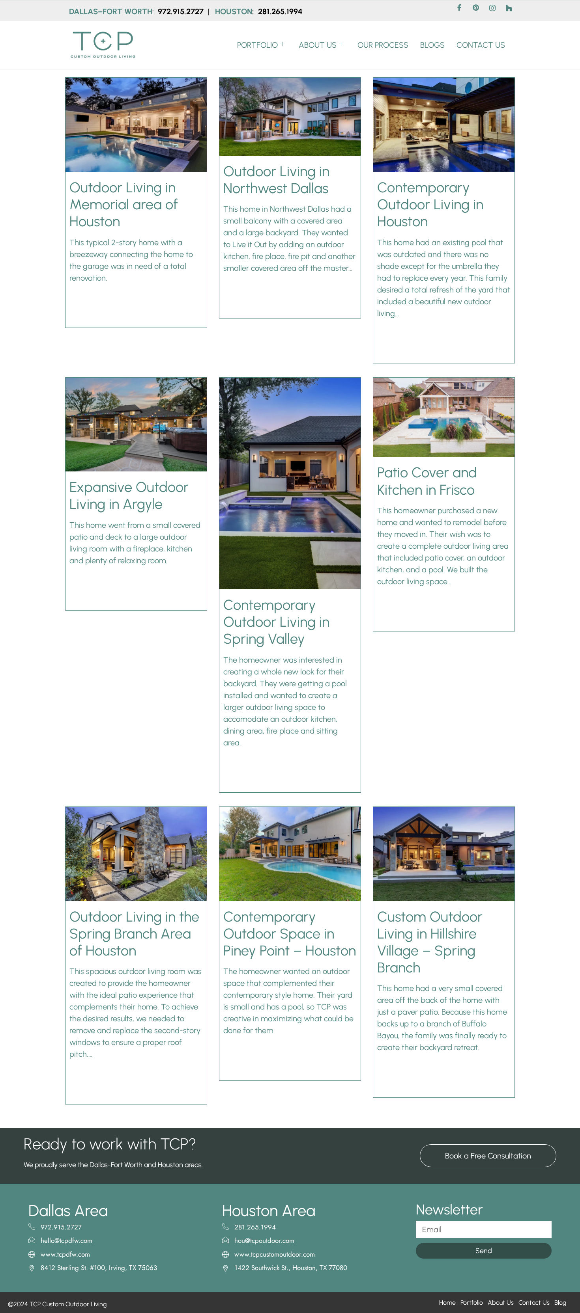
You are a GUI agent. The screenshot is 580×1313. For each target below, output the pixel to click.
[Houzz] (509, 10)
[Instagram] (492, 10)
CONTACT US (481, 45)
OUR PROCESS (382, 45)
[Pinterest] (476, 10)
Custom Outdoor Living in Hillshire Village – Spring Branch (430, 942)
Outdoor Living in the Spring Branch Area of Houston (134, 933)
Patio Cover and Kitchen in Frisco (427, 481)
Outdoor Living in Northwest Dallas (276, 180)
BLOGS (432, 45)
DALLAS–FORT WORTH (110, 11)
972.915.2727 (182, 11)
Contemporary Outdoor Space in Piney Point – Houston (289, 933)
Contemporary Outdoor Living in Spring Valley (276, 621)
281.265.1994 (280, 11)
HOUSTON (233, 11)
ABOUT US (318, 45)
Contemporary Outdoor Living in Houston (430, 204)
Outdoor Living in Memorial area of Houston (123, 204)
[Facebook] (459, 10)
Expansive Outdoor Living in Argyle (129, 495)
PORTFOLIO (257, 45)
